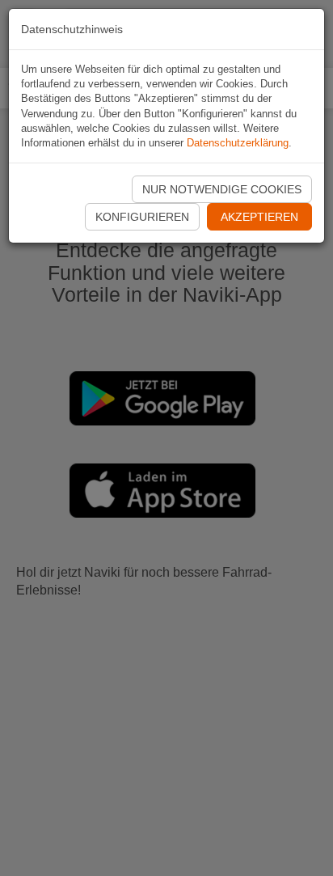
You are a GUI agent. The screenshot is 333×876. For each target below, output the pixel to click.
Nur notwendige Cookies (221, 189)
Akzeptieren (259, 216)
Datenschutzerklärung (238, 143)
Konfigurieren (142, 216)
